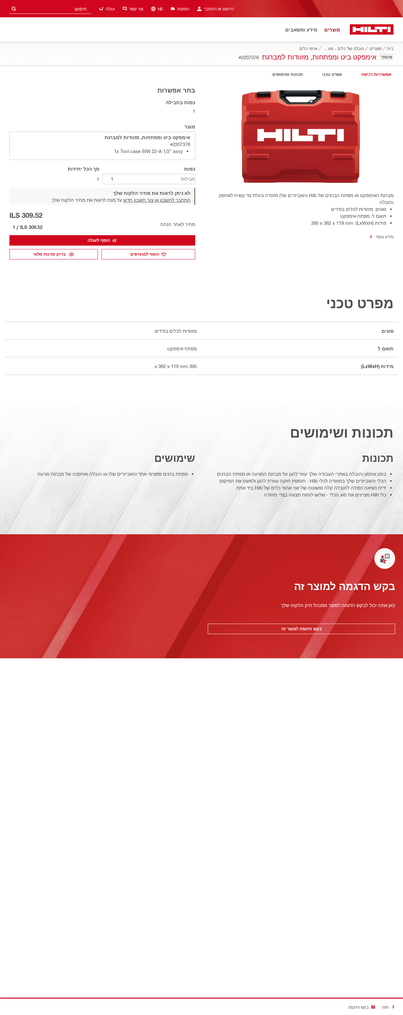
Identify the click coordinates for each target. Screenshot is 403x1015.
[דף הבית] (372, 29)
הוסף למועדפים (144, 254)
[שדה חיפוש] (14, 8)
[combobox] (50, 8)
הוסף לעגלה (99, 240)
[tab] (376, 74)
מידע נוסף (385, 236)
